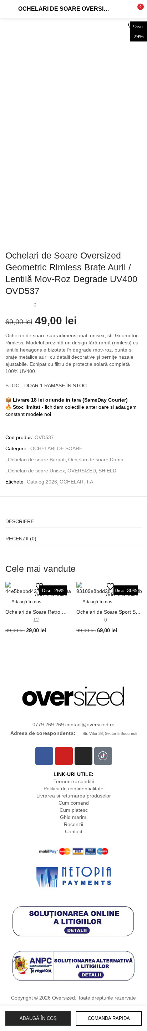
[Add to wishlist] (132, 25)
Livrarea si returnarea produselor (73, 796)
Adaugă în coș (38, 1018)
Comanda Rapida (109, 1018)
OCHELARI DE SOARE (56, 448)
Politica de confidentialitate (73, 788)
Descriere (19, 521)
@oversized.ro (98, 724)
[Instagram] (83, 756)
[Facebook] (44, 756)
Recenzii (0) (20, 538)
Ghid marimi (73, 817)
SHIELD (107, 470)
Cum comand (74, 803)
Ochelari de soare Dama (95, 459)
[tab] (73, 519)
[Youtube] (64, 756)
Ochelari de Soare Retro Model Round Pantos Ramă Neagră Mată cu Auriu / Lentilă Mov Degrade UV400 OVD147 (38, 612)
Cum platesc (74, 810)
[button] (136, 9)
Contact (73, 831)
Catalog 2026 (42, 482)
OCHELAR (71, 482)
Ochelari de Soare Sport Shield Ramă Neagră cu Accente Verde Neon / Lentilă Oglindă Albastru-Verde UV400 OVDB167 (109, 612)
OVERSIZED (81, 470)
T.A (89, 482)
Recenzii (73, 824)
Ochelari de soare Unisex (36, 470)
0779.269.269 (48, 724)
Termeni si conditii (74, 781)
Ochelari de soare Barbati (37, 459)
